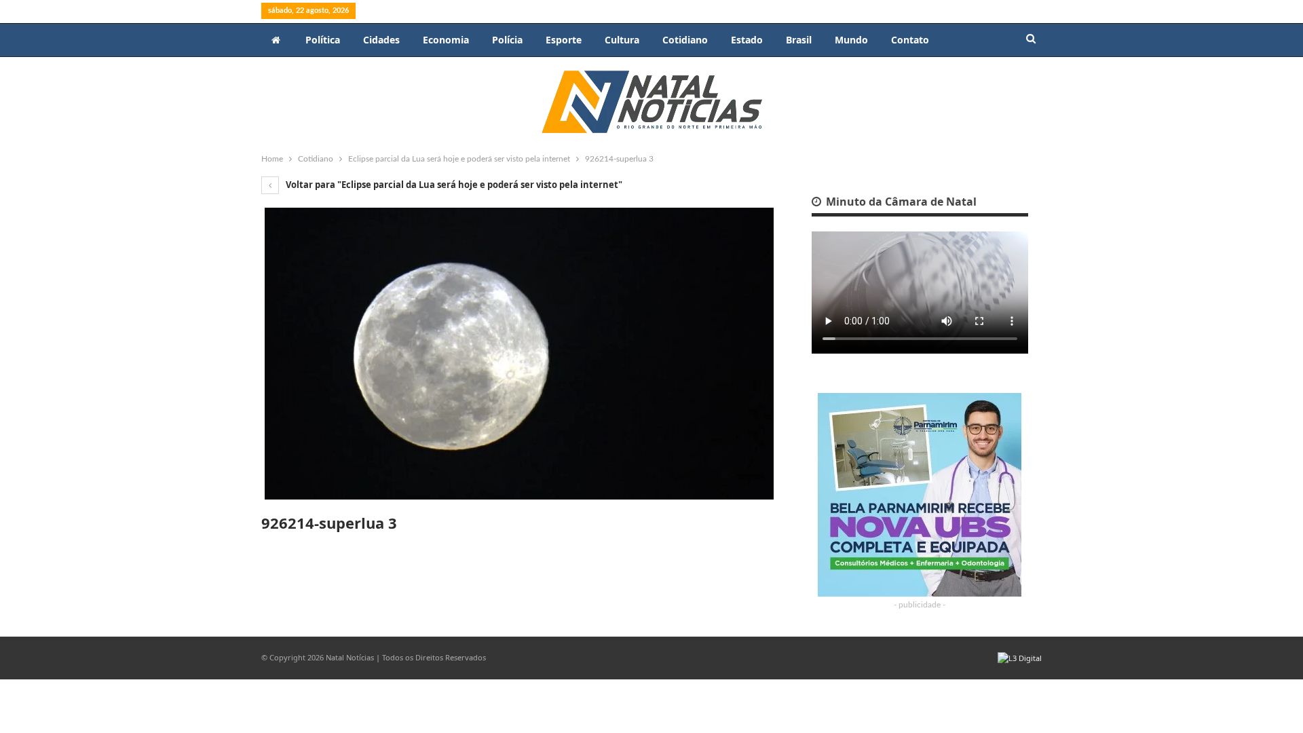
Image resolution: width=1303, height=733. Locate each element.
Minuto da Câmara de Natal (900, 201)
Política (322, 39)
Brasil (799, 39)
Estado (747, 39)
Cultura (622, 39)
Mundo (851, 39)
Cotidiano (685, 39)
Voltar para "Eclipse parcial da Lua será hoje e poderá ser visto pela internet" (453, 184)
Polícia (507, 39)
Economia (446, 39)
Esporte (564, 39)
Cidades (381, 39)
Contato (910, 39)
